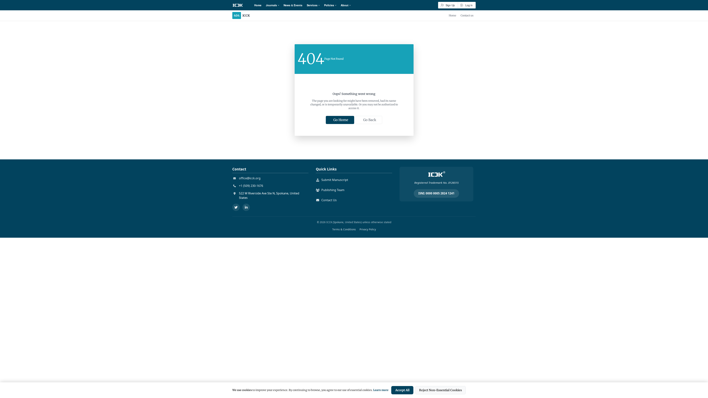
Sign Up (450, 5)
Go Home (340, 120)
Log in (469, 5)
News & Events (293, 5)
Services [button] (312, 5)
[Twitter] (236, 207)
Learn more (380, 390)
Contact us (467, 15)
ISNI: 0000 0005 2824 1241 (436, 193)
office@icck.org (250, 178)
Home (257, 5)
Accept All (402, 390)
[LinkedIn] (246, 207)
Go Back (369, 120)
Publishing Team (332, 190)
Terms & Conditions (344, 229)
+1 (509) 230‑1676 (251, 186)
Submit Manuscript (334, 180)
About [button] (344, 5)
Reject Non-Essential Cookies (440, 390)
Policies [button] (329, 5)
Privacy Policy (368, 229)
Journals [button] (271, 5)
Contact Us (329, 200)
